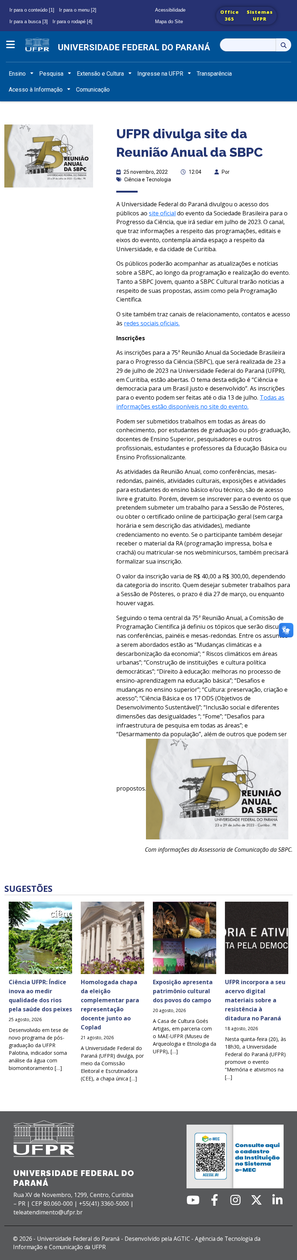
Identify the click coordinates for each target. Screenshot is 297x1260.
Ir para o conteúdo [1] (31, 10)
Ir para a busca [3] (28, 21)
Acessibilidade (170, 10)
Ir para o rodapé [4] (72, 21)
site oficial (162, 213)
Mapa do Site (169, 21)
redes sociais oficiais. (152, 323)
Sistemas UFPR (260, 15)
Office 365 (229, 15)
